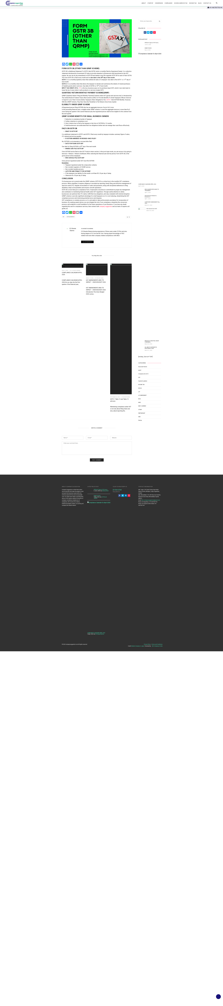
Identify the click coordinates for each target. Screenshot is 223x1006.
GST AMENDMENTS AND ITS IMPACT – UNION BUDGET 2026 (96, 281)
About (144, 3)
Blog (200, 3)
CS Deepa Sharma (75, 270)
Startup (150, 3)
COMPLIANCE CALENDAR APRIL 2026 (72, 273)
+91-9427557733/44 (215, 7)
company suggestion (105, 206)
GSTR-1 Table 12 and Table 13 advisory (119, 400)
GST (63, 216)
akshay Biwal (100, 278)
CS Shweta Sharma (87, 228)
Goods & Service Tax (180, 3)
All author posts (87, 241)
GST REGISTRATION (70, 216)
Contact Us (207, 3)
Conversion (159, 3)
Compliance (168, 3)
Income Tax (193, 3)
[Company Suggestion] (14, 3)
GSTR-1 (108, 100)
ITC (80, 88)
